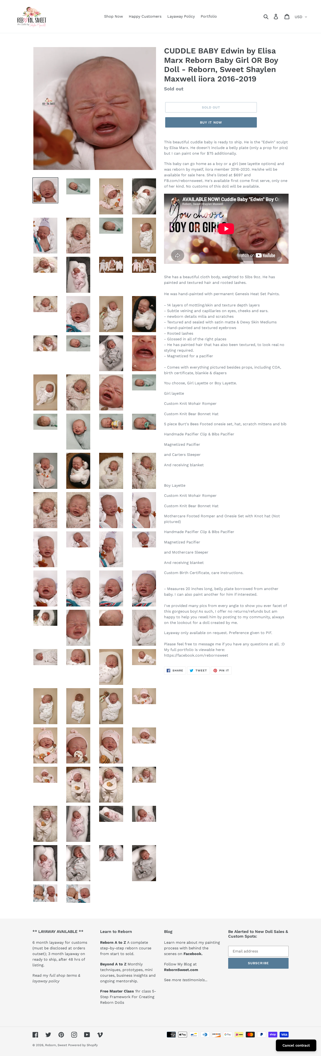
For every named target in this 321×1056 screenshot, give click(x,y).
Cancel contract (296, 1045)
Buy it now (211, 122)
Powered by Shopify (83, 1045)
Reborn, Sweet (56, 1045)
